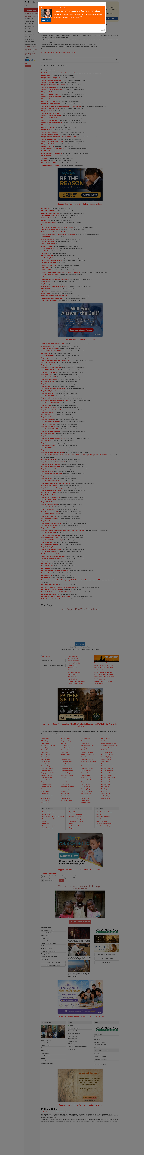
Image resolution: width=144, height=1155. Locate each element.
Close (102, 30)
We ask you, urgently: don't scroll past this (53, 8)
